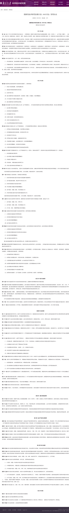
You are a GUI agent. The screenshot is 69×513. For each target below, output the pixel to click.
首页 (2, 9)
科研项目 (11, 9)
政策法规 (6, 9)
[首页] (13, 3)
